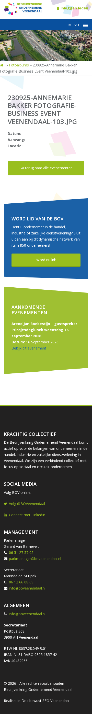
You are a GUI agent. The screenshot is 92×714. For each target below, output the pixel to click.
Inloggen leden (74, 8)
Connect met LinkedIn (27, 514)
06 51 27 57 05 (21, 552)
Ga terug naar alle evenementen (46, 167)
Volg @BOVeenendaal (27, 503)
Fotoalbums (19, 65)
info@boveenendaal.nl (27, 588)
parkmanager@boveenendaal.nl (35, 558)
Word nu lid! (46, 259)
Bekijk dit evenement (29, 348)
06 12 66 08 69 (21, 582)
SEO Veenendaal (56, 700)
